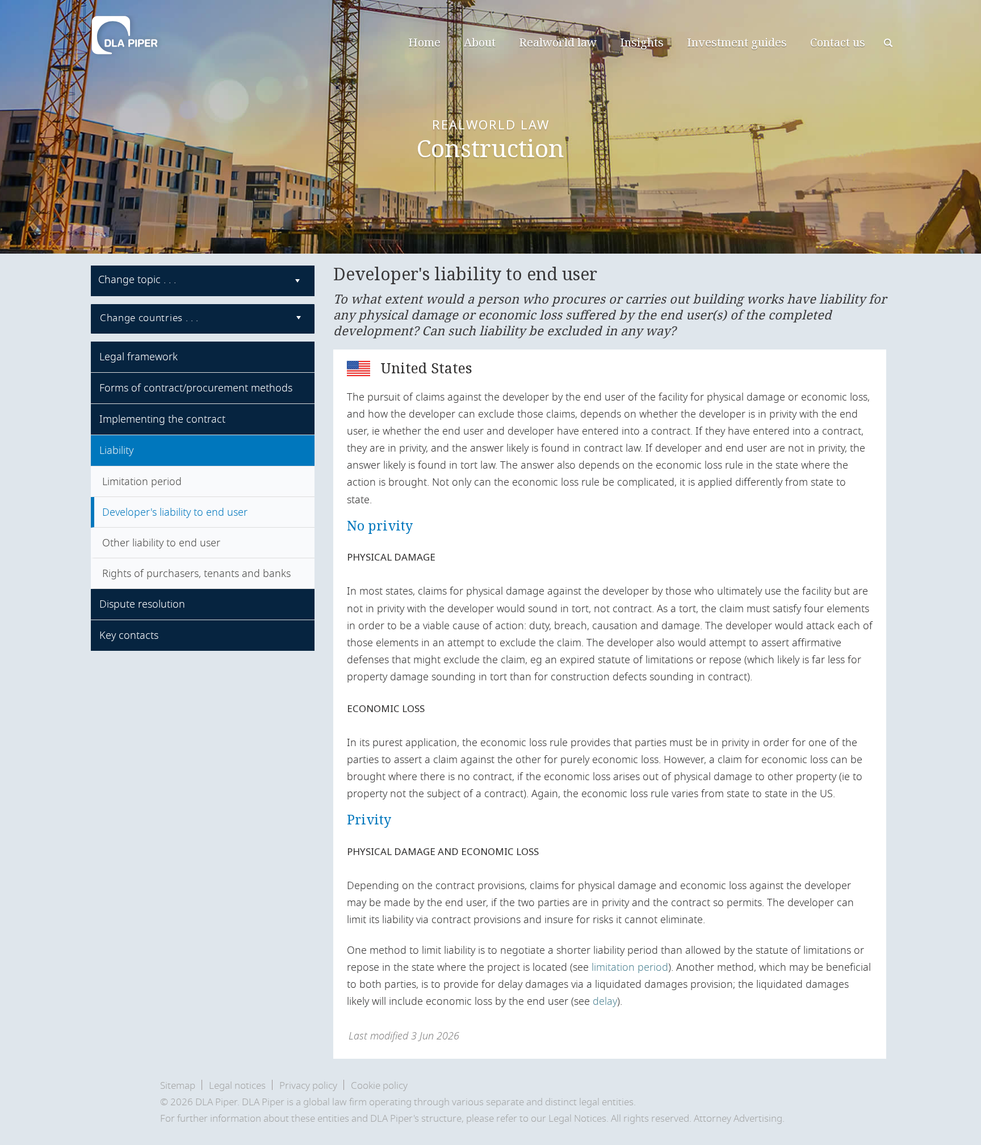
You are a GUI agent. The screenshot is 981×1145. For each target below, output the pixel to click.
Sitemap (177, 1085)
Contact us (837, 42)
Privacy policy (308, 1085)
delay (605, 1001)
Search (889, 44)
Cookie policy (379, 1085)
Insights (642, 42)
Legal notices (237, 1085)
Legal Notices (577, 1118)
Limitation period (142, 481)
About (480, 42)
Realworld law (558, 42)
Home (424, 42)
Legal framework (138, 357)
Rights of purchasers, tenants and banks (196, 573)
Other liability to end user (161, 543)
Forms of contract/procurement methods (195, 388)
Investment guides (737, 42)
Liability (116, 450)
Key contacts (128, 635)
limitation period (630, 967)
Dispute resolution (142, 604)
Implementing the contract (162, 419)
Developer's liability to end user (175, 512)
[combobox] (203, 281)
